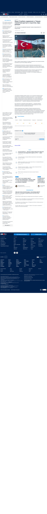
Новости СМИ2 (17, 145)
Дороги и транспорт (17, 244)
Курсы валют (30, 12)
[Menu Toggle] (1, 14)
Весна (15, 241)
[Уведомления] (44, 14)
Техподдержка (3, 244)
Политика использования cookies (28, 277)
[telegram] (15, 253)
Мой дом (24, 244)
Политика (32, 241)
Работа (32, 244)
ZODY (37, 12)
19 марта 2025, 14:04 (17, 30)
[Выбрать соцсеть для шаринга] (44, 33)
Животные (15, 247)
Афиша (22, 12)
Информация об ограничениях (28, 276)
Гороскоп (25, 12)
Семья (32, 248)
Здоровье (15, 248)
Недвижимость (3, 12)
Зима (24, 238)
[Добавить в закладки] (41, 33)
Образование (25, 248)
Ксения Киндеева (21, 116)
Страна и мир (40, 241)
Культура (24, 241)
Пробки (34, 12)
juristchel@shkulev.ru (3, 283)
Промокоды (43, 12)
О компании (2, 241)
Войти (18, 139)
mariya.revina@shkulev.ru (4, 287)
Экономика (40, 244)
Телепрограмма (17, 12)
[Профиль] (46, 14)
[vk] (17, 253)
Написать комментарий (21, 32)
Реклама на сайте (3, 238)
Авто (14, 238)
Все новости (8, 20)
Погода (12, 12)
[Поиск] (41, 14)
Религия (32, 247)
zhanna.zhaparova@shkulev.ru (4, 286)
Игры (39, 12)
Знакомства (9, 12)
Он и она (32, 238)
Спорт (39, 238)
